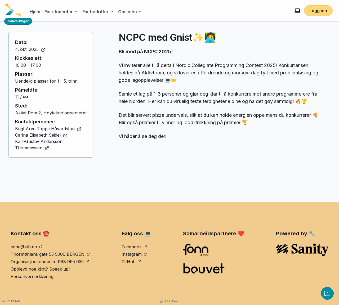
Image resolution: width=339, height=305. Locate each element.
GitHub (129, 261)
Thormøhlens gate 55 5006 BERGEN (47, 254)
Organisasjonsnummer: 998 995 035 (47, 261)
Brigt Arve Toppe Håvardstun (45, 128)
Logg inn (318, 10)
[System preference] (297, 10)
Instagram (132, 254)
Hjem (35, 11)
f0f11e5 (13, 301)
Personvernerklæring (32, 276)
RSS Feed (172, 301)
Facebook (132, 246)
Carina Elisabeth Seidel (38, 135)
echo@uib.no (24, 246)
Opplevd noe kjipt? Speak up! (40, 269)
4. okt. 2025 (27, 49)
